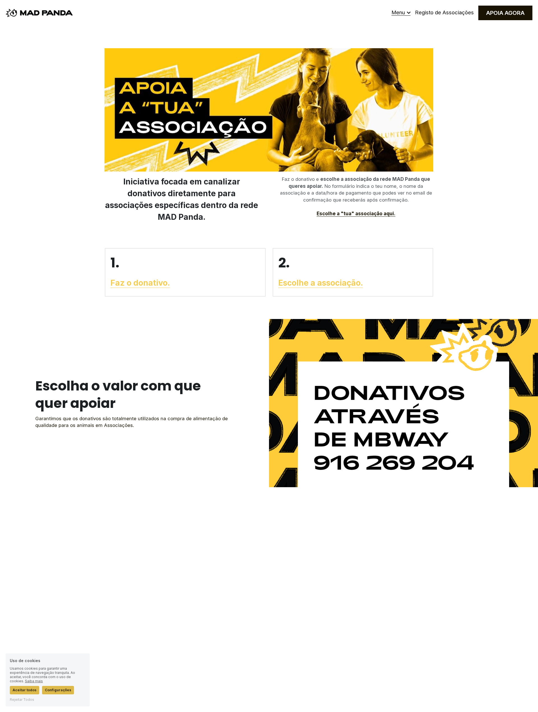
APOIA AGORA (505, 13)
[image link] (39, 12)
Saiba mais (34, 681)
